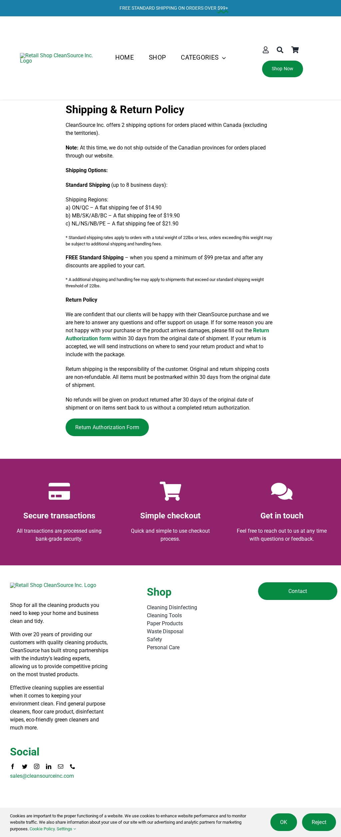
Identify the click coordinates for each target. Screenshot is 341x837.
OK (283, 822)
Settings (65, 828)
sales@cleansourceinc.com (42, 776)
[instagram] (36, 766)
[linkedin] (48, 766)
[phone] (72, 766)
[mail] (60, 766)
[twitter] (24, 766)
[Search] (280, 50)
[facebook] (12, 766)
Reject (319, 822)
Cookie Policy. (43, 828)
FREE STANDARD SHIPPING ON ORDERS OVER (174, 8)
